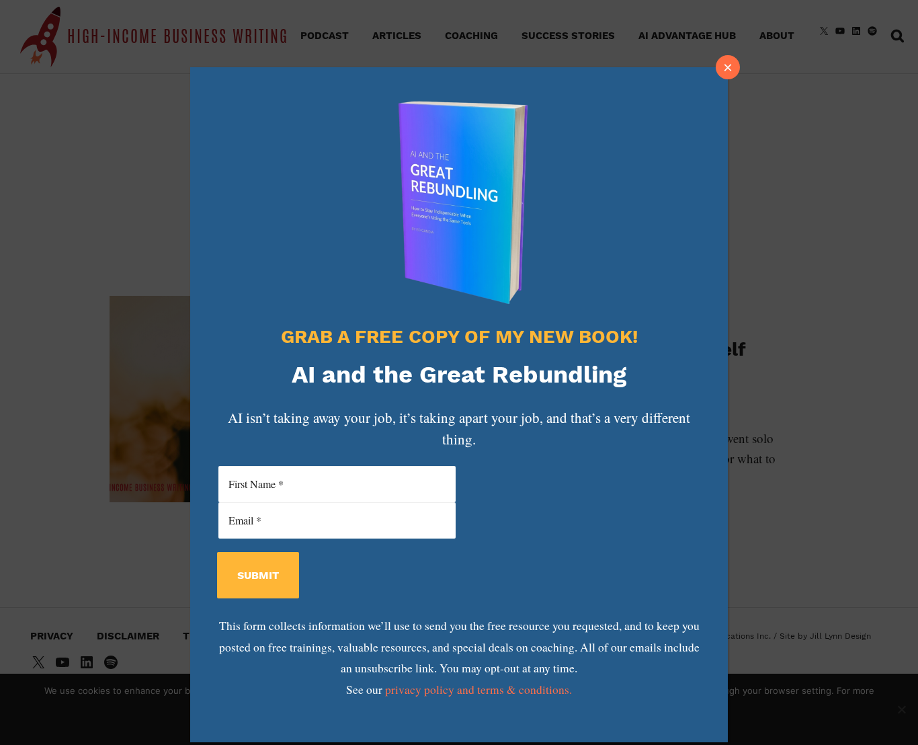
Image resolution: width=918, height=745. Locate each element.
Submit (258, 575)
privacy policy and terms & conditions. (478, 689)
